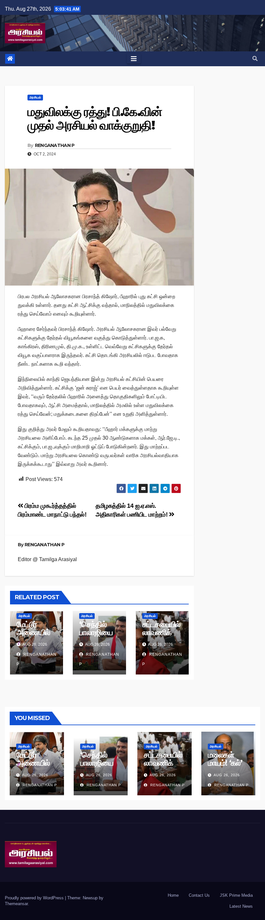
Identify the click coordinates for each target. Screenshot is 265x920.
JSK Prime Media (236, 895)
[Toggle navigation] (134, 59)
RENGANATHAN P (55, 145)
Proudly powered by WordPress (35, 897)
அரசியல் (35, 97)
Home (173, 895)
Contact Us (199, 895)
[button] (255, 58)
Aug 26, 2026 (35, 775)
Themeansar (16, 903)
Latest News (241, 906)
